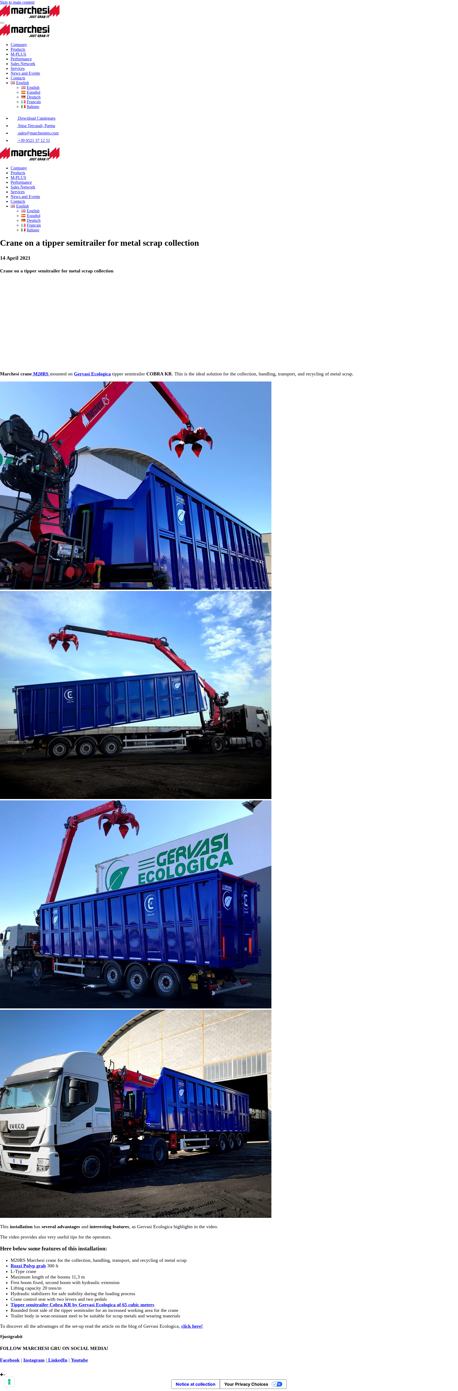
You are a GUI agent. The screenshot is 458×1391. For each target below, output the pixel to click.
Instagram (34, 1360)
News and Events (25, 73)
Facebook (10, 1360)
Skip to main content (17, 2)
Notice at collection (195, 1384)
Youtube (79, 1360)
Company (19, 44)
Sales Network (23, 63)
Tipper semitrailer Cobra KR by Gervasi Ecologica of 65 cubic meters (82, 1304)
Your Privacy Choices (246, 1384)
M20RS (41, 373)
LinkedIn (57, 1360)
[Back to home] (49, 16)
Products (18, 49)
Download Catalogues (36, 118)
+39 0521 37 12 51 (33, 140)
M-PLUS (18, 54)
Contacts (18, 78)
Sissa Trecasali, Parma (36, 125)
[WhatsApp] (2, 1370)
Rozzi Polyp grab (28, 1265)
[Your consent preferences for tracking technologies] (9, 1382)
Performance (21, 59)
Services (18, 68)
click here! (192, 1326)
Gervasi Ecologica (92, 373)
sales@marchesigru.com (38, 133)
